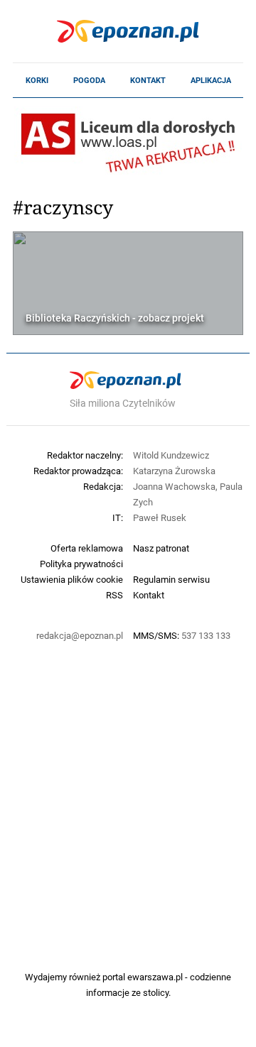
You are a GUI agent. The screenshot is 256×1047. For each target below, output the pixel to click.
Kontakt (148, 80)
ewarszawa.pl (155, 976)
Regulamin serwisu (171, 579)
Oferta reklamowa (86, 548)
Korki (37, 80)
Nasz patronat (161, 548)
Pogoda (89, 80)
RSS (114, 595)
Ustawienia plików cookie (72, 579)
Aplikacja (211, 80)
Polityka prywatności (81, 563)
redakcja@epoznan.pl (79, 635)
